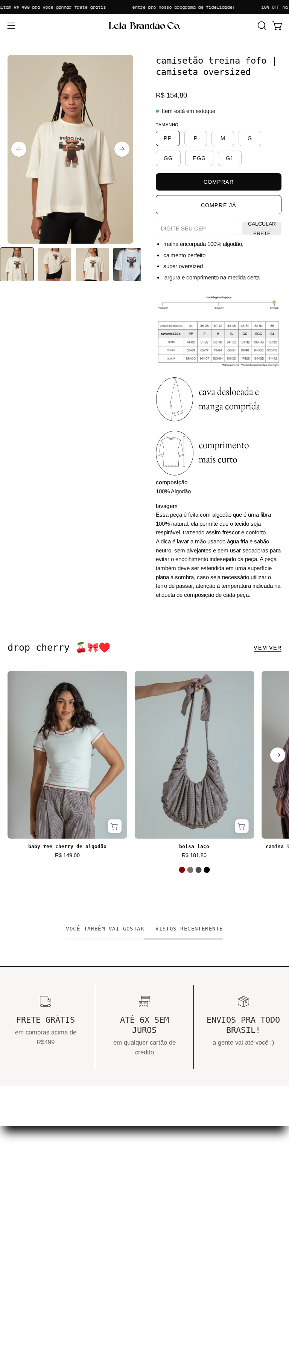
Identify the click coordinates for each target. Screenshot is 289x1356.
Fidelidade (166, 1204)
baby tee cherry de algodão (67, 846)
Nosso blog (167, 1178)
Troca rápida (169, 1192)
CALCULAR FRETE (262, 228)
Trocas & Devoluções (37, 1256)
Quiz (158, 1166)
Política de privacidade (39, 1282)
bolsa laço (194, 846)
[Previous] (18, 149)
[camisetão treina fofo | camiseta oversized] (17, 264)
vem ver (267, 648)
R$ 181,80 (194, 855)
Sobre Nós (166, 1218)
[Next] (121, 149)
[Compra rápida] (115, 826)
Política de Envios (32, 1269)
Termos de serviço (33, 1296)
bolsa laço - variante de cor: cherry (182, 870)
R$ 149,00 (67, 855)
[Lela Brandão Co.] (144, 25)
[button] (261, 25)
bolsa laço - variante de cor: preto (207, 870)
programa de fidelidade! (196, 7)
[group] (144, 779)
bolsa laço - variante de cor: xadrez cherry (190, 870)
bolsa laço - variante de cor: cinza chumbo (198, 870)
